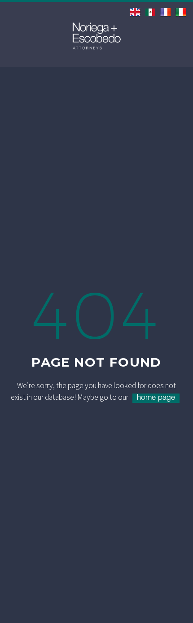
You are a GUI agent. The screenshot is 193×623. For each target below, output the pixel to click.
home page (156, 398)
